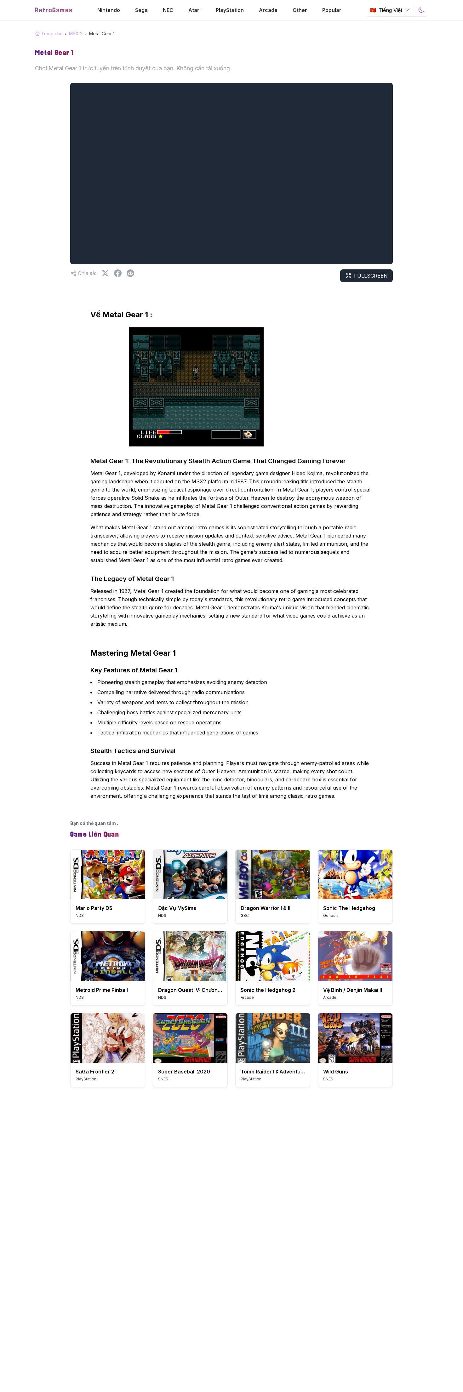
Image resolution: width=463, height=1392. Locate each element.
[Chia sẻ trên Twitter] (105, 273)
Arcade (268, 10)
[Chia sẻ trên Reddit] (130, 273)
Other (300, 10)
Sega (141, 10)
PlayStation (230, 10)
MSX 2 (76, 33)
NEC (168, 10)
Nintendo (108, 10)
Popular (331, 10)
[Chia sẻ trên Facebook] (118, 273)
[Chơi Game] (107, 874)
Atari (194, 10)
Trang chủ (51, 33)
